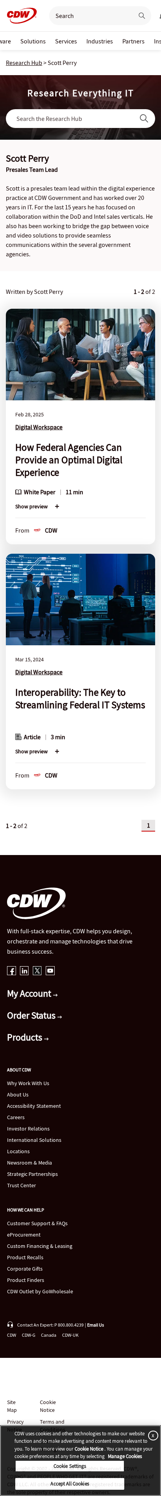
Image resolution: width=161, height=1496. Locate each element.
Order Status (32, 1015)
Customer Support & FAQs (37, 1223)
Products (25, 1037)
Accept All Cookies (69, 1483)
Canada (48, 1335)
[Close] (151, 1436)
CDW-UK (70, 1335)
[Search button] (142, 15)
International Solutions (34, 1139)
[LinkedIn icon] (24, 971)
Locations (18, 1151)
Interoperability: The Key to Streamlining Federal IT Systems (80, 698)
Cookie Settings (70, 1466)
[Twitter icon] (37, 971)
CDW (11, 1335)
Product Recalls (25, 1257)
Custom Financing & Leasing (39, 1245)
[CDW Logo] (19, 15)
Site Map (12, 1406)
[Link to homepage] (19, 15)
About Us (18, 1094)
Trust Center (21, 1185)
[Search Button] (144, 118)
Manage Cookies (125, 1456)
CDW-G (28, 1335)
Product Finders (25, 1280)
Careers (16, 1117)
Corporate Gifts (25, 1268)
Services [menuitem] (66, 41)
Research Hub (24, 63)
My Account (30, 993)
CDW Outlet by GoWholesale (40, 1291)
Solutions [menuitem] (33, 41)
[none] (33, 41)
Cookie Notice (48, 1406)
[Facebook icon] (11, 971)
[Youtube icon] (50, 971)
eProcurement (24, 1234)
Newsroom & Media (29, 1162)
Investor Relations (28, 1128)
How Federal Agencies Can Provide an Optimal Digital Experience (68, 460)
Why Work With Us (28, 1083)
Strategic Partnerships (32, 1173)
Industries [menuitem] (99, 41)
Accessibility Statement (34, 1105)
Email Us (95, 1325)
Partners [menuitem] (133, 41)
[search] (88, 15)
